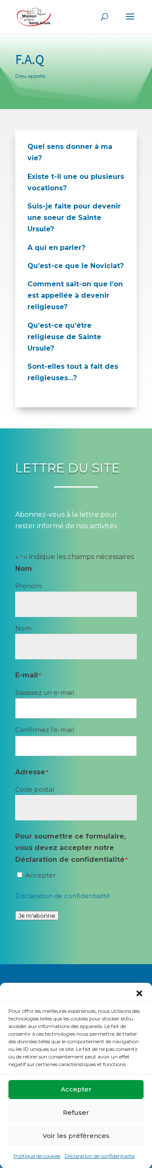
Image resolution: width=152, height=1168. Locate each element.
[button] (139, 993)
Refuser (76, 1112)
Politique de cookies (37, 1156)
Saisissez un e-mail (44, 692)
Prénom (28, 586)
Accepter (76, 1089)
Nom (23, 628)
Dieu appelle (30, 76)
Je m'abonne (37, 915)
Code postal (34, 789)
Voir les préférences (76, 1136)
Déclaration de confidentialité (100, 1156)
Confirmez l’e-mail (44, 730)
